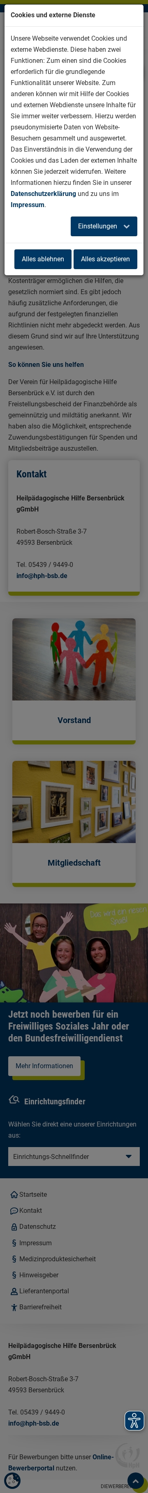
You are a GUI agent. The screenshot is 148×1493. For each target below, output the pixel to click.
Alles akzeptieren (105, 259)
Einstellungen (98, 226)
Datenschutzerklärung (43, 194)
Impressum (27, 205)
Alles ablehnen (43, 259)
